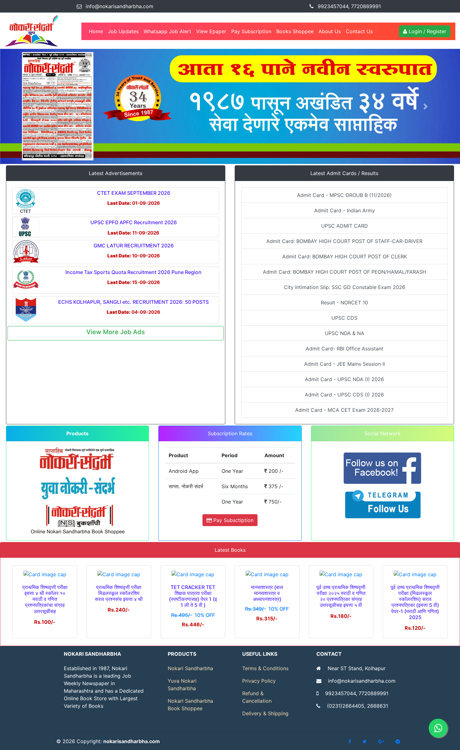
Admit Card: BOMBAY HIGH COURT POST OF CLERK (344, 256)
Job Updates (123, 31)
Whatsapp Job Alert (167, 31)
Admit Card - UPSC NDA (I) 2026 (344, 379)
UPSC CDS (344, 318)
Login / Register (426, 31)
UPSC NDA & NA (344, 333)
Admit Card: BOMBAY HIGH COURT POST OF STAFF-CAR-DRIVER (344, 241)
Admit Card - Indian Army (344, 210)
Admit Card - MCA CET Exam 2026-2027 (344, 410)
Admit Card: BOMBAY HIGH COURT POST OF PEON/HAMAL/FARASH (344, 272)
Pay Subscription (251, 31)
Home (97, 31)
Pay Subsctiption (232, 520)
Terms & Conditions (265, 668)
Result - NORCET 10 (344, 302)
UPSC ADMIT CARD (344, 226)
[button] (34, 106)
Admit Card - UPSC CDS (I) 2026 (344, 394)
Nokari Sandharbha (190, 668)
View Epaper (211, 31)
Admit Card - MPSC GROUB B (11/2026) (344, 195)
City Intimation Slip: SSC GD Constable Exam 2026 (344, 287)
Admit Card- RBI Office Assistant (344, 348)
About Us (330, 31)
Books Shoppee (295, 31)
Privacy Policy (259, 681)
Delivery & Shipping (265, 713)
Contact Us (359, 31)
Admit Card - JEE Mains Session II (344, 364)
